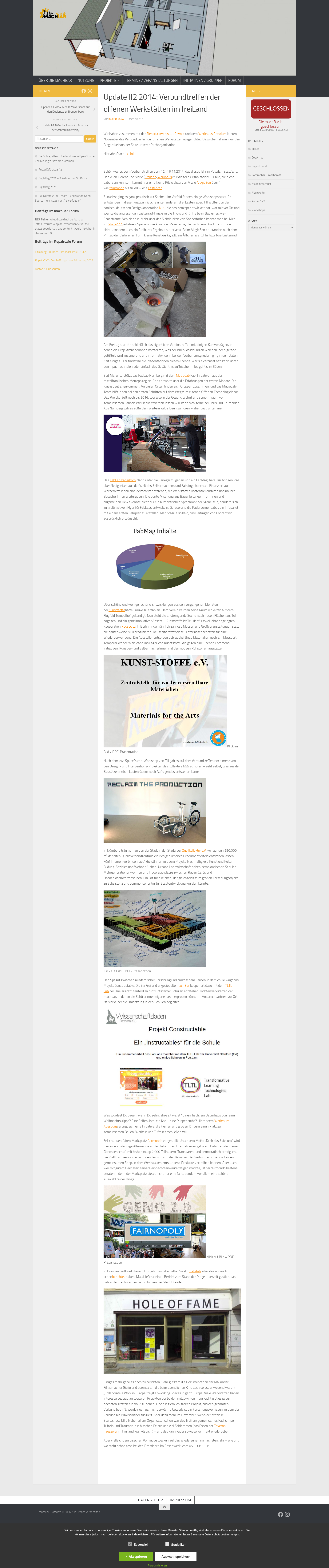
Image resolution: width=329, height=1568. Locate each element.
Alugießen (204, 182)
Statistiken (178, 1544)
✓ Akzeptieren (136, 1556)
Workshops (258, 210)
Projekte (108, 80)
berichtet (118, 1277)
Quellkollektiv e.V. (194, 850)
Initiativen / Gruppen (203, 80)
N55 (162, 208)
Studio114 (115, 224)
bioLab (256, 149)
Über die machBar (55, 80)
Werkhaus (164, 177)
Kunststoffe (117, 610)
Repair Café (258, 201)
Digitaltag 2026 (47, 187)
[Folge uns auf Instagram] (90, 91)
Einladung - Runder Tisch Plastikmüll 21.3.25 (61, 252)
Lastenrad (155, 188)
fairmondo (116, 188)
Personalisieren (157, 1565)
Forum (234, 80)
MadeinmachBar (261, 184)
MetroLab (183, 375)
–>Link (129, 154)
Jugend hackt (259, 166)
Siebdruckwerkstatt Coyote (165, 134)
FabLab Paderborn (123, 480)
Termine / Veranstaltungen (151, 80)
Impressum (180, 1500)
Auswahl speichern (175, 1556)
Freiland (150, 177)
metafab (195, 1271)
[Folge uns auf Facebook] (83, 91)
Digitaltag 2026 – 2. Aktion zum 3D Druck (62, 178)
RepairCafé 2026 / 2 (50, 169)
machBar (182, 985)
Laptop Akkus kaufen (47, 269)
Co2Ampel (258, 157)
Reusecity (128, 626)
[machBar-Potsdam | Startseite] (53, 13)
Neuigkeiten (259, 192)
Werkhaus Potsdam (212, 134)
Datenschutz (150, 1500)
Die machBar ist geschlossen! (271, 124)
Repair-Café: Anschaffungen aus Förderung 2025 (64, 260)
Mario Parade (118, 119)
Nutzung (85, 80)
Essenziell (141, 1544)
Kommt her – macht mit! (266, 175)
